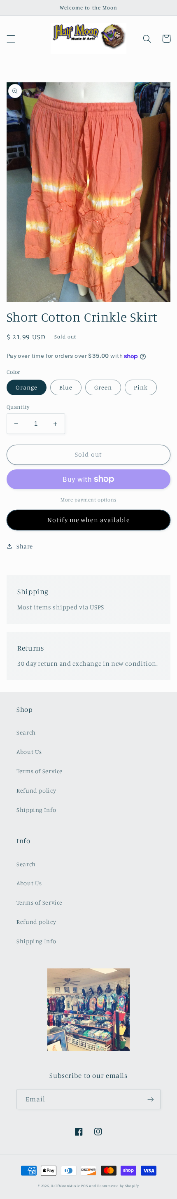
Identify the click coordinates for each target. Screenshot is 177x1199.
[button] (10, 38)
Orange (26, 387)
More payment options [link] (88, 500)
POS (84, 1185)
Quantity (18, 407)
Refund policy (36, 790)
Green (103, 387)
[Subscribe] (150, 1099)
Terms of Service (39, 770)
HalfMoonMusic (65, 1185)
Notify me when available (88, 520)
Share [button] (24, 546)
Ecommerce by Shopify (118, 1185)
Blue (65, 387)
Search (26, 732)
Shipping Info (36, 809)
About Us (29, 751)
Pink (141, 387)
